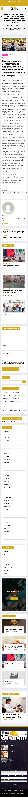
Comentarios (5, 332)
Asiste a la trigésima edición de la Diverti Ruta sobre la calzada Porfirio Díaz (13, 238)
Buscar (6, 377)
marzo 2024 (7, 522)
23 (18, 784)
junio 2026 (6, 437)
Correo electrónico (6, 353)
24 (22, 784)
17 (22, 782)
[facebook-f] (13, 4)
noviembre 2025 (7, 459)
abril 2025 (6, 481)
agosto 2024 (7, 506)
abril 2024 (6, 519)
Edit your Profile (22, 218)
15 (15, 782)
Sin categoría (7, 570)
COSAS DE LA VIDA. (8, 406)
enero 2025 (6, 491)
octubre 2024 (7, 500)
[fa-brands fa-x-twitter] (15, 4)
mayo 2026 (6, 440)
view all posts (5, 223)
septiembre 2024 (8, 503)
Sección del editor (8, 567)
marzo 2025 (7, 484)
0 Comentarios (6, 57)
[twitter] (7, 192)
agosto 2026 (7, 431)
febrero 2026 (7, 450)
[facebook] (3, 192)
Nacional (6, 561)
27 (8, 786)
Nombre (4, 345)
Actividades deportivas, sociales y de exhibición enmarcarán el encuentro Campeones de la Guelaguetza (13, 232)
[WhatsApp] (22, 192)
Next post (5, 235)
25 (25, 784)
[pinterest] (18, 192)
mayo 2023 (6, 538)
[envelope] (14, 192)
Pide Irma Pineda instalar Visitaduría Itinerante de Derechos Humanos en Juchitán (13, 266)
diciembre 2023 (7, 531)
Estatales (5, 54)
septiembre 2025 (8, 465)
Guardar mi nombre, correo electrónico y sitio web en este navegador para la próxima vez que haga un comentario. (13, 364)
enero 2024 (6, 528)
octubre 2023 (7, 534)
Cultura (6, 551)
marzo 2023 (6, 541)
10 (22, 781)
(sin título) (13, 750)
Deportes (6, 554)
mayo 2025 (6, 478)
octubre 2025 (7, 462)
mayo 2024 (6, 516)
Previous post (6, 229)
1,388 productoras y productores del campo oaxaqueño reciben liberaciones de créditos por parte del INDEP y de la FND (11, 317)
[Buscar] (26, 9)
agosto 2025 (7, 469)
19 (4, 784)
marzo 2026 (7, 447)
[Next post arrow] (24, 238)
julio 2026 (6, 434)
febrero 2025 (7, 487)
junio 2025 (6, 475)
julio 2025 (6, 472)
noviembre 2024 (7, 497)
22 (15, 784)
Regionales (6, 564)
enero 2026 (6, 453)
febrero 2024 (7, 525)
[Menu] (2, 8)
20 (8, 784)
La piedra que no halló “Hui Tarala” (12, 392)
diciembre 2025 (7, 456)
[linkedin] (10, 192)
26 (4, 786)
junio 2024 (6, 512)
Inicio (5, 795)
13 (8, 782)
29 (15, 786)
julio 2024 (6, 509)
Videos (5, 573)
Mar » (15, 789)
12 (4, 782)
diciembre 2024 (7, 494)
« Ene (12, 789)
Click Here (14, 598)
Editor (4, 216)
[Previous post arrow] (24, 231)
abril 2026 (6, 443)
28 (12, 786)
